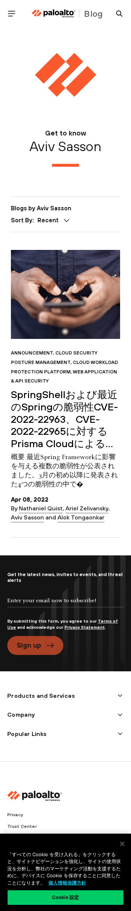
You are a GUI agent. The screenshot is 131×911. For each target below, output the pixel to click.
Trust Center (22, 826)
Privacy (15, 814)
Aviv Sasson (27, 517)
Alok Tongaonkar (80, 517)
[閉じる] (122, 844)
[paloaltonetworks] (53, 13)
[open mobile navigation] (14, 13)
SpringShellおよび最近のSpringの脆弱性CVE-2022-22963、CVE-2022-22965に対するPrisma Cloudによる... (64, 419)
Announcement (32, 353)
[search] (116, 13)
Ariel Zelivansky (87, 508)
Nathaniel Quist (41, 508)
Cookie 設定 (65, 897)
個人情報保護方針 (67, 883)
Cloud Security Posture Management (54, 357)
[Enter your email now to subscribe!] (65, 606)
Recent (48, 220)
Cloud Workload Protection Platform (64, 367)
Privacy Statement (84, 627)
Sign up (29, 645)
